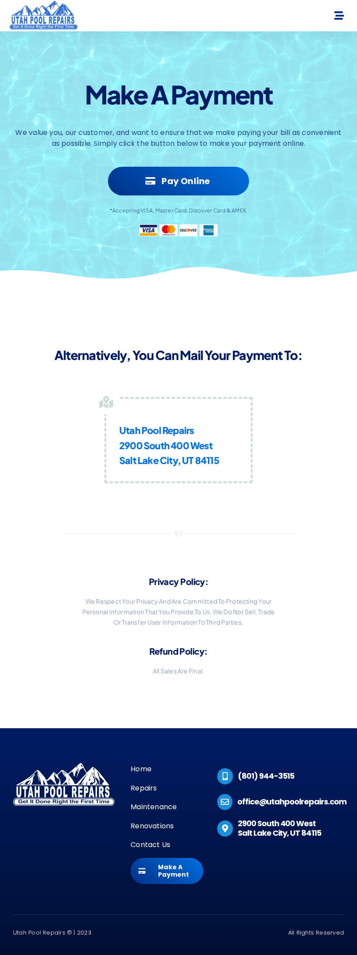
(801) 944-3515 (266, 775)
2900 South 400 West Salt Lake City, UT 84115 (279, 828)
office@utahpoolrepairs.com (292, 801)
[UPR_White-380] (64, 766)
